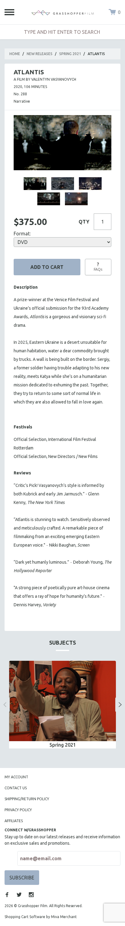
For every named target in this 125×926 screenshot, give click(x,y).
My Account (16, 777)
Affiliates (14, 821)
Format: (22, 233)
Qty (84, 221)
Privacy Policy (18, 810)
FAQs (98, 266)
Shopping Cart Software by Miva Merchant (41, 917)
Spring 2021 (70, 54)
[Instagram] (31, 894)
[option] (62, 704)
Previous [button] (5, 704)
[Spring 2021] (62, 701)
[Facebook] (7, 894)
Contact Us (16, 788)
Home (14, 54)
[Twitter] (19, 894)
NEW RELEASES (39, 54)
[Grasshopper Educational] (62, 12)
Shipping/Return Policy (27, 799)
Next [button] (120, 704)
